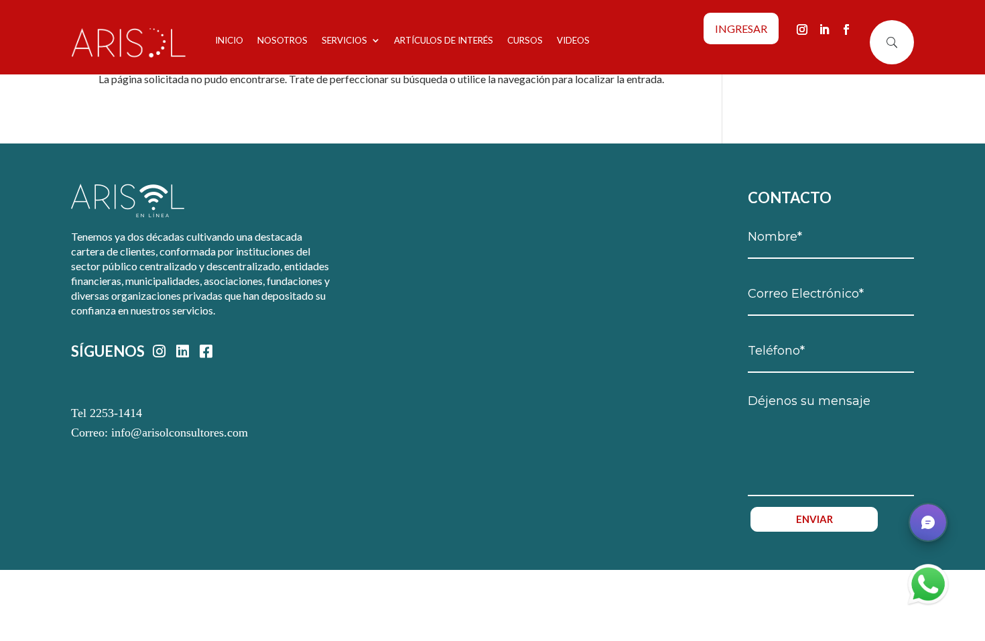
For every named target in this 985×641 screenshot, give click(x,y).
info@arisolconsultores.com (179, 432)
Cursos (525, 41)
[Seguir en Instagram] (802, 29)
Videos (573, 41)
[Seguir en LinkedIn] (824, 29)
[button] (928, 522)
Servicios (344, 41)
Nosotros (282, 41)
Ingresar (741, 28)
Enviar (814, 519)
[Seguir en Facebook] (846, 29)
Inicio (229, 41)
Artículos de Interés (443, 41)
